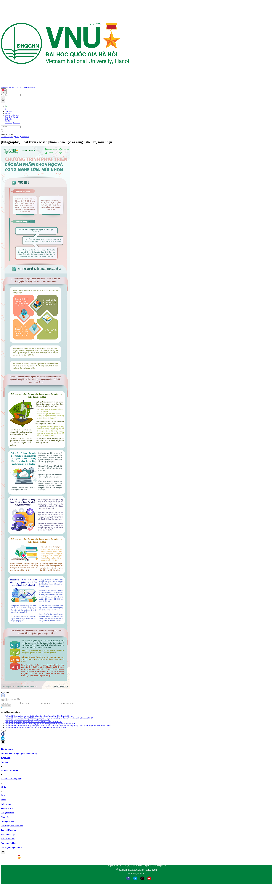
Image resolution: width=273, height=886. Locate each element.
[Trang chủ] (65, 85)
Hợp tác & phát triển (12, 117)
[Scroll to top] (3, 852)
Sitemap (32, 87)
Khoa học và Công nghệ (11, 779)
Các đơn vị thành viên (12, 123)
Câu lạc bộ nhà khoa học (12, 826)
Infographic (25, 137)
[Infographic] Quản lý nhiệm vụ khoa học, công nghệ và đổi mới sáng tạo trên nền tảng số (35, 727)
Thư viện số (5, 87)
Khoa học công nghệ (12, 115)
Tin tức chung (7, 749)
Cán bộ (7, 121)
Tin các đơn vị (7, 808)
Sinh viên (8, 119)
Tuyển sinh (5, 758)
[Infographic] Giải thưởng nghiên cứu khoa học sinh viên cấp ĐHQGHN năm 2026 (33, 722)
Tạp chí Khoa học (9, 830)
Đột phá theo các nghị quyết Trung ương (19, 753)
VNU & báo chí (8, 839)
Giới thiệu (8, 111)
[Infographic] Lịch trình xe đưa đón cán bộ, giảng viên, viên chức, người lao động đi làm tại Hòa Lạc (39, 716)
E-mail (19, 87)
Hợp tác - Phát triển (9, 770)
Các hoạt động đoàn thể (11, 847)
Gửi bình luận (6, 705)
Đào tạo (7, 113)
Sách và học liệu (8, 834)
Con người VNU (8, 821)
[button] (136, 734)
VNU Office (13, 87)
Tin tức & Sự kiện (7, 137)
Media (17, 137)
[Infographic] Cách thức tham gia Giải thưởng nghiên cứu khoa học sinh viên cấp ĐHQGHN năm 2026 (40, 724)
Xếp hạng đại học (8, 843)
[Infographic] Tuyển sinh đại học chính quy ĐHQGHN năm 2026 (27, 720)
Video (3, 800)
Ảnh (3, 795)
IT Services (26, 87)
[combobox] (4, 91)
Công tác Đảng (7, 813)
